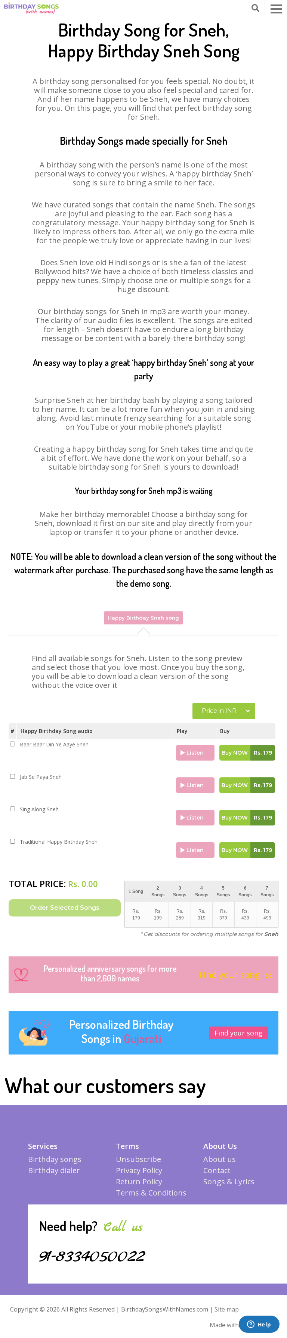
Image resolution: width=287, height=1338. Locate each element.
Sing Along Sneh (39, 809)
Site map (227, 1309)
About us (219, 1159)
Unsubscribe (138, 1159)
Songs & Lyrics (228, 1181)
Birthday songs (54, 1159)
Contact (217, 1170)
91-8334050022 (92, 1257)
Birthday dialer (54, 1170)
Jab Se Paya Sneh (41, 777)
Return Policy (139, 1181)
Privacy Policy (139, 1170)
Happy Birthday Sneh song (143, 618)
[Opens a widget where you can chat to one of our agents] (259, 1325)
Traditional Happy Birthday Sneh (59, 842)
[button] (276, 8)
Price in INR (219, 710)
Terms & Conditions (151, 1193)
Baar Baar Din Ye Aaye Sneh (54, 744)
